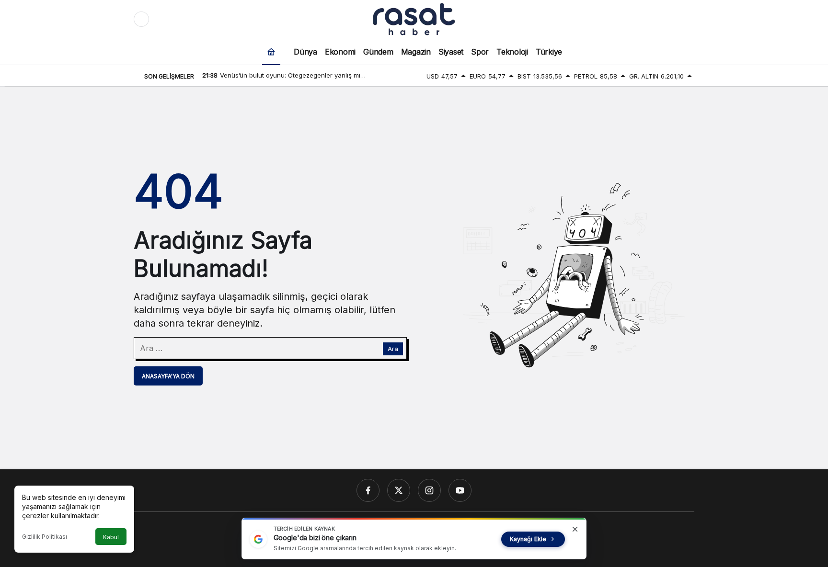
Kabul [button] (111, 537)
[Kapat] (575, 529)
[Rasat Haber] (414, 18)
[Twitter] (398, 490)
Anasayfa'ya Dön (168, 376)
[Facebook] (368, 490)
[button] (666, 19)
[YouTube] (460, 490)
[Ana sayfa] (271, 51)
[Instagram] (429, 490)
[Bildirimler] (686, 19)
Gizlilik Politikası (44, 536)
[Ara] (646, 19)
